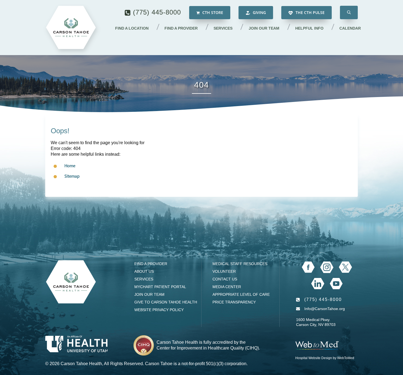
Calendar (350, 28)
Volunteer (224, 271)
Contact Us (224, 279)
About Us (144, 271)
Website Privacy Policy (159, 310)
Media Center (226, 287)
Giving (259, 12)
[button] (349, 12)
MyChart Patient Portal (160, 287)
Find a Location (132, 28)
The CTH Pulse (309, 12)
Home (69, 166)
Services (223, 28)
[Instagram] (326, 267)
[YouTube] (336, 283)
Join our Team (264, 28)
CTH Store (212, 12)
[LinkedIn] (317, 283)
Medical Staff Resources (239, 264)
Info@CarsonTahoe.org (324, 308)
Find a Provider (181, 28)
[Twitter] (345, 267)
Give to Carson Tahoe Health (165, 302)
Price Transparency (234, 302)
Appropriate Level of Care (241, 294)
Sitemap (72, 176)
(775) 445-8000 (157, 12)
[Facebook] (308, 267)
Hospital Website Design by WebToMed (324, 358)
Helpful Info (309, 28)
